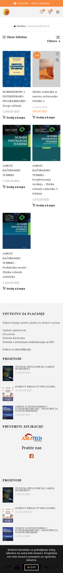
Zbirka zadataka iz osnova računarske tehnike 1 (45, 96)
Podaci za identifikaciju (17, 349)
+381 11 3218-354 (40, 3)
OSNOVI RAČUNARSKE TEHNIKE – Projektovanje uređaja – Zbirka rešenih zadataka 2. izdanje (45, 179)
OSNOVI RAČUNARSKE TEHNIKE (12, 170)
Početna (21, 26)
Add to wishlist (27, 54)
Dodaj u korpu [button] (15, 117)
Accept (31, 567)
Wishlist (43, 10)
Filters (52, 41)
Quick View (27, 60)
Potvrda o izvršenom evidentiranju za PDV (28, 342)
